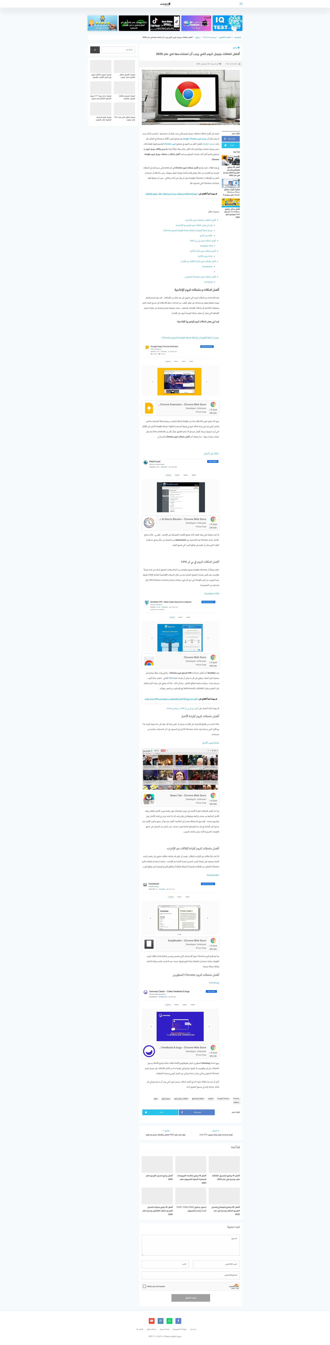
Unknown (201, 408)
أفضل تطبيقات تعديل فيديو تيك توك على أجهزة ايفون (165, 27)
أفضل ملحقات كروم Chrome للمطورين (200, 277)
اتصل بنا (140, 1329)
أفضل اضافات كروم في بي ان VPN (203, 241)
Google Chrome (223, 1098)
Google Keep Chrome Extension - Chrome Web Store (175, 404)
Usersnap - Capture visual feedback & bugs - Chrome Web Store (168, 1047)
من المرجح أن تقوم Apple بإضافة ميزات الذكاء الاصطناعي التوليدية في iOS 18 (196, 25)
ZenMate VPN (206, 246)
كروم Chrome (170, 144)
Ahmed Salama (232, 64)
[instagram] (160, 1321)
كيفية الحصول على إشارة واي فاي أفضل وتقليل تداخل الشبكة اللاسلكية (134, 25)
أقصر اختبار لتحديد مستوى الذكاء (227, 28)
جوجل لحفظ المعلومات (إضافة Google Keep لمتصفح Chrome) (188, 230)
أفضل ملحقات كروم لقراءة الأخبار (203, 251)
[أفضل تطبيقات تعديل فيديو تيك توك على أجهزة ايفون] (165, 23)
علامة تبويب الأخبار (205, 256)
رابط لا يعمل (164, 1329)
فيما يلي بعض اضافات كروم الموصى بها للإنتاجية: (194, 225)
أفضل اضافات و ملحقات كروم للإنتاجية (200, 220)
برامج (235, 47)
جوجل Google (209, 144)
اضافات (210, 1098)
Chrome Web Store (195, 657)
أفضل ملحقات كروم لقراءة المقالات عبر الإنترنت (198, 261)
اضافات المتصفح (198, 1098)
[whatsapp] (169, 1321)
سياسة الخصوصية (180, 1329)
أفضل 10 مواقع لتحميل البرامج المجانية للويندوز (102, 27)
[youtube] (152, 1321)
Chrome (236, 1098)
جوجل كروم (166, 1098)
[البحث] (95, 49)
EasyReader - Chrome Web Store (187, 940)
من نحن (193, 1329)
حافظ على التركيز (206, 235)
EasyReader (207, 266)
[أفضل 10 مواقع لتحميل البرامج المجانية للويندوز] (102, 23)
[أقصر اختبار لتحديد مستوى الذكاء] (227, 23)
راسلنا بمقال (151, 1329)
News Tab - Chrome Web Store (188, 795)
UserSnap (208, 282)
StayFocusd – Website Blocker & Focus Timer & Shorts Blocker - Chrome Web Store (157, 519)
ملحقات (236, 1102)
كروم (155, 1098)
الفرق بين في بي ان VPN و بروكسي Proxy (183, 708)
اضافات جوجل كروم (181, 1098)
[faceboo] (178, 1321)
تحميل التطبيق (212, 409)
